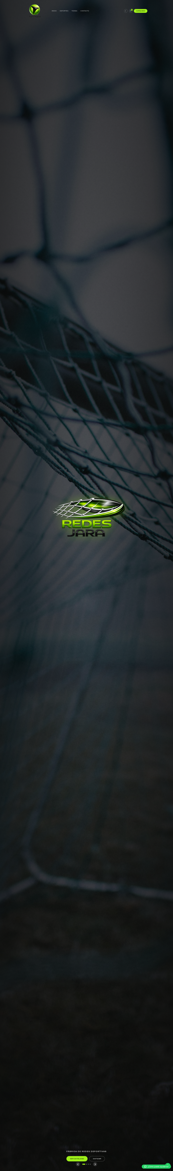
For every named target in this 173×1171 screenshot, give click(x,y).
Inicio (54, 11)
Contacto (84, 11)
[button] (156, 1167)
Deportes (64, 11)
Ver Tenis (21, 993)
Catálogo (140, 11)
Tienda (74, 11)
